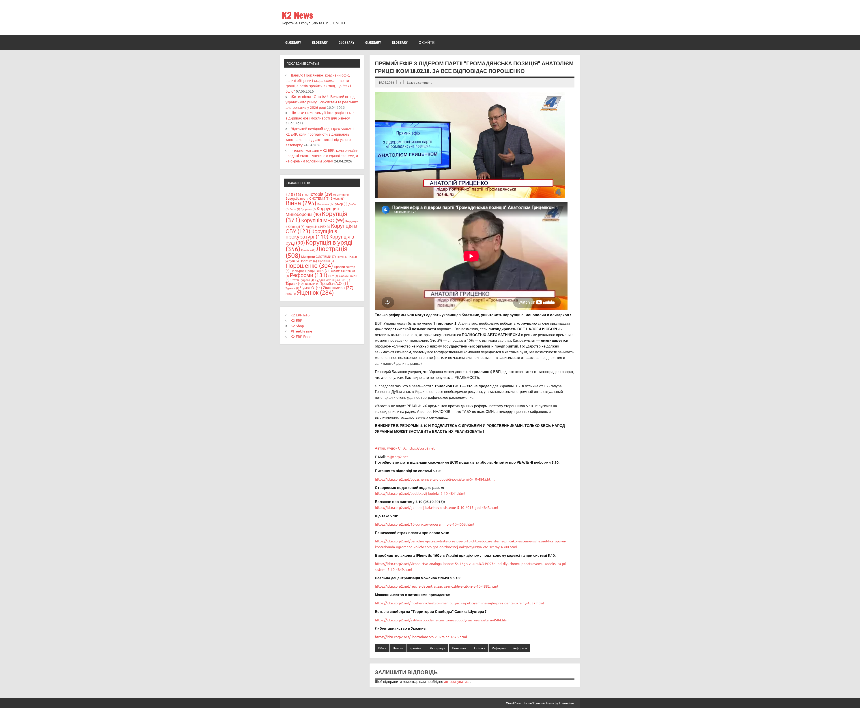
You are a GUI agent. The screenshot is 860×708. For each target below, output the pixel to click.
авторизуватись (457, 681)
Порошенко (309, 265)
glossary (293, 42)
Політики (479, 648)
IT (305, 194)
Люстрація (437, 648)
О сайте (427, 42)
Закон (295, 209)
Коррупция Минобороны (312, 211)
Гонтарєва (325, 204)
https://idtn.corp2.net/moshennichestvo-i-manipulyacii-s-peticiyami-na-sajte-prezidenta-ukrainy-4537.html (459, 603)
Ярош (291, 293)
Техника (312, 284)
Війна (382, 648)
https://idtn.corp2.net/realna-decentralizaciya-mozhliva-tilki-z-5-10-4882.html (436, 586)
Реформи (499, 648)
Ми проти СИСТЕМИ (318, 256)
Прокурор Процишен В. (309, 271)
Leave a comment (419, 82)
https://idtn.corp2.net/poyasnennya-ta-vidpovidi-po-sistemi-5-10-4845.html (434, 479)
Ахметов (341, 194)
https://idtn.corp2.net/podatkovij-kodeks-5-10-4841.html (420, 493)
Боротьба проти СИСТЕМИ (308, 198)
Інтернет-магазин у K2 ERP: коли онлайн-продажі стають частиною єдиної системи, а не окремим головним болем (322, 155)
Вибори (337, 198)
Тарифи (295, 283)
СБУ (333, 276)
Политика (459, 648)
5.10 (293, 194)
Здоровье (308, 209)
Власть (398, 648)
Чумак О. (311, 287)
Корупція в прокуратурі (311, 234)
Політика (308, 261)
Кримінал (416, 648)
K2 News (297, 15)
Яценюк (315, 292)
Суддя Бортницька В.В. (332, 280)
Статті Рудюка (302, 280)
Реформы (519, 648)
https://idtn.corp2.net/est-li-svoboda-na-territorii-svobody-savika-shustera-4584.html (442, 620)
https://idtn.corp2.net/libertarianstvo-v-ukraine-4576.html (421, 636)
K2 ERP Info (300, 315)
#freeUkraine (301, 331)
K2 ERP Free (301, 336)
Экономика (338, 287)
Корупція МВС (322, 220)
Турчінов (292, 288)
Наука (342, 256)
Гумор (341, 204)
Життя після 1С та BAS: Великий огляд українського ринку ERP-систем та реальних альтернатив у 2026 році (322, 101)
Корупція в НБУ (317, 226)
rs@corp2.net (397, 456)
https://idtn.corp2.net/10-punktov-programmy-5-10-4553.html (424, 524)
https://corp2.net (421, 448)
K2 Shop (297, 325)
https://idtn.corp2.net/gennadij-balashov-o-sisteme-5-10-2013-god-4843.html (436, 507)
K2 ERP (296, 320)
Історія (321, 194)
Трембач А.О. (335, 283)
